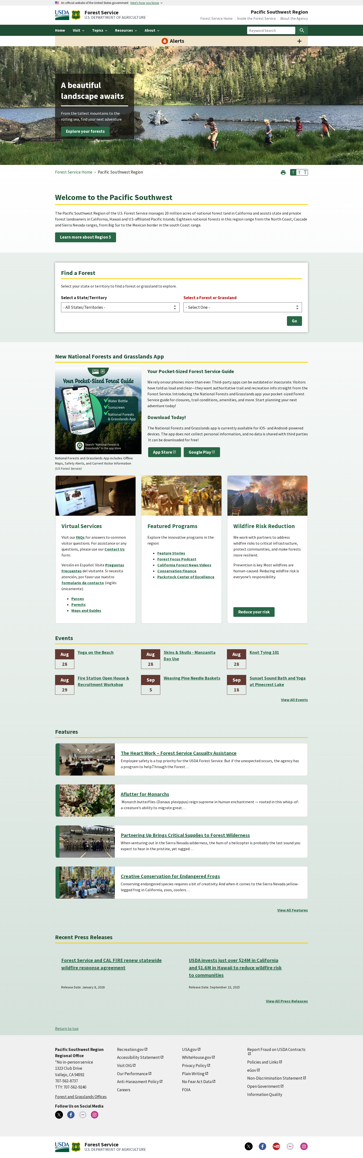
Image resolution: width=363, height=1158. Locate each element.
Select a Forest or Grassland (210, 297)
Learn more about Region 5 (85, 237)
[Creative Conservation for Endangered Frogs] (87, 883)
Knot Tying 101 (264, 652)
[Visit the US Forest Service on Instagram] (304, 1146)
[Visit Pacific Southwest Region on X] (59, 1115)
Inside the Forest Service (256, 18)
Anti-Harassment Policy (138, 1081)
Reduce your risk (254, 612)
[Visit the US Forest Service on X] (249, 1146)
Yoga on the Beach (96, 652)
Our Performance (132, 1073)
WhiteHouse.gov (196, 1057)
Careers (123, 1089)
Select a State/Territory (84, 297)
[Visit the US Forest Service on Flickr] (290, 1146)
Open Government (263, 1086)
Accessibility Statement (138, 1057)
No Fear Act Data (197, 1081)
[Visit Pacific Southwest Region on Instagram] (95, 1115)
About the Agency (294, 18)
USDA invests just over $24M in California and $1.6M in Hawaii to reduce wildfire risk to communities (235, 967)
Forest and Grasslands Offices (81, 1096)
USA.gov (189, 1049)
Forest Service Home (216, 18)
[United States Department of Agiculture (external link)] (63, 15)
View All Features (292, 910)
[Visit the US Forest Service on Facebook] (262, 1146)
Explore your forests (85, 131)
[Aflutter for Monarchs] (87, 800)
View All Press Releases (287, 1001)
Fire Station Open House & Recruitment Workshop (103, 681)
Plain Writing (193, 1073)
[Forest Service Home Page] (76, 15)
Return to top (67, 1028)
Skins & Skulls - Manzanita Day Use (190, 656)
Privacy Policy (194, 1065)
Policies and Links (262, 1062)
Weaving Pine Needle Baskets (192, 678)
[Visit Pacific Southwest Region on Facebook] (71, 1115)
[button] (283, 172)
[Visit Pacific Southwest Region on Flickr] (83, 1115)
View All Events (294, 699)
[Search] (302, 30)
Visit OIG (124, 1065)
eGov (251, 1070)
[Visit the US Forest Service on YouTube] (276, 1146)
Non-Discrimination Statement (274, 1078)
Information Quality (264, 1094)
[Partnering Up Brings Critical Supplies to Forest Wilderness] (87, 841)
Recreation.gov (130, 1049)
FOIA (186, 1089)
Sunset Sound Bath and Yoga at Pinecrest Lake (278, 681)
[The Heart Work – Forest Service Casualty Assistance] (87, 759)
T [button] (293, 172)
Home (60, 30)
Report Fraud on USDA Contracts (276, 1049)
